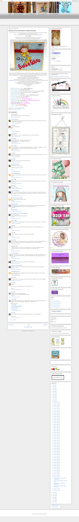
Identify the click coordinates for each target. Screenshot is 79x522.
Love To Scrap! (13, 304)
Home (10, 13)
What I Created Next (14, 173)
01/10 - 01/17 (56, 488)
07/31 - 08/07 (56, 433)
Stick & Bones (11, 80)
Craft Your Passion (14, 89)
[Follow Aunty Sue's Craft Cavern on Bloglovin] (56, 311)
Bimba (12, 277)
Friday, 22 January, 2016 (15, 230)
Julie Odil (13, 133)
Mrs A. (12, 239)
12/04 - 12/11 (56, 405)
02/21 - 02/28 (56, 468)
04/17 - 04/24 (56, 456)
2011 (54, 498)
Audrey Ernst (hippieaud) (15, 265)
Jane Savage (13, 119)
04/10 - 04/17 (56, 457)
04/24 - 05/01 (56, 454)
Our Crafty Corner (14, 94)
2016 (54, 400)
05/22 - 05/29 (56, 448)
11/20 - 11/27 (56, 408)
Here (68, 333)
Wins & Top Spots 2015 (18, 13)
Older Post (45, 324)
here (66, 327)
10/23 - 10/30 (56, 414)
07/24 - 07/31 (56, 435)
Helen (12, 232)
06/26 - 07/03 (56, 440)
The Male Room (14, 100)
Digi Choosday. (39, 34)
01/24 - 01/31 (56, 475)
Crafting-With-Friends (13, 104)
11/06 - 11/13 (56, 411)
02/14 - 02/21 (56, 470)
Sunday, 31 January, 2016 (15, 317)
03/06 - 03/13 (56, 465)
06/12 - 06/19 (56, 443)
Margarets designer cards (15, 197)
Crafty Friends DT (14, 309)
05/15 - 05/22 (56, 449)
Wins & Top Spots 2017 (54, 13)
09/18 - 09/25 (56, 422)
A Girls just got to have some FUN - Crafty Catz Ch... (59, 479)
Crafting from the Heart (15, 88)
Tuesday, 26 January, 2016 (15, 269)
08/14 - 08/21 (56, 430)
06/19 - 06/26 (56, 441)
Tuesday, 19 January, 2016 (15, 123)
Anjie (12, 125)
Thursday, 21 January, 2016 (16, 218)
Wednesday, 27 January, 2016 (16, 280)
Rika (12, 185)
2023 (54, 389)
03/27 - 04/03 (56, 460)
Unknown (13, 145)
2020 (54, 394)
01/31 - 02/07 (56, 473)
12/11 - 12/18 (56, 403)
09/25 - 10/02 (56, 421)
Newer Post (11, 324)
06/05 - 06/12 (56, 445)
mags (12, 225)
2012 (54, 497)
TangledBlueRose (14, 271)
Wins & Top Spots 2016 (42, 13)
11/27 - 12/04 (56, 406)
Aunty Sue (54, 319)
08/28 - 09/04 (56, 427)
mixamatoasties (14, 164)
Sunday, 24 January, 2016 (15, 258)
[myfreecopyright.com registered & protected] (59, 76)
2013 (54, 495)
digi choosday (13, 109)
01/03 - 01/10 (56, 490)
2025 (54, 386)
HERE (39, 73)
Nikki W (12, 179)
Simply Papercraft (13, 105)
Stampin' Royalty (14, 101)
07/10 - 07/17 (56, 437)
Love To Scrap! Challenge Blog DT (17, 305)
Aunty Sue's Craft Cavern (21, 4)
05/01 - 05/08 (56, 452)
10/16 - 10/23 (56, 416)
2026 (54, 384)
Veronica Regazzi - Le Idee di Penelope (18, 213)
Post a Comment (13, 319)
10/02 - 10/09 (56, 419)
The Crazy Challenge (14, 96)
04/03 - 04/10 (56, 459)
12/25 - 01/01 (56, 402)
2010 (54, 500)
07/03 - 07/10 (56, 438)
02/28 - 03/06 (56, 467)
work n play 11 (18, 109)
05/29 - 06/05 (56, 446)
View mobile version (28, 327)
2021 (54, 392)
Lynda (12, 260)
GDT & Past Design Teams (30, 13)
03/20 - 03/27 (56, 462)
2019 (54, 396)
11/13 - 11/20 (56, 410)
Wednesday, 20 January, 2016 (16, 183)
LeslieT (12, 299)
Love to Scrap (13, 92)
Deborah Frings (14, 190)
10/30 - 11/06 (56, 413)
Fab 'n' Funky (13, 97)
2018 (54, 397)
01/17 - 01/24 (56, 476)
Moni (12, 159)
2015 (54, 492)
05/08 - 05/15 (56, 451)
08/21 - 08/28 (56, 429)
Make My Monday (14, 93)
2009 (54, 501)
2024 (54, 388)
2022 (54, 391)
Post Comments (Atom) (31, 330)
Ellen (12, 312)
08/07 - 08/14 (56, 432)
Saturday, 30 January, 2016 (15, 310)
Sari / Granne (13, 253)
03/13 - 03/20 (56, 464)
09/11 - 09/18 (56, 424)
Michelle (12, 138)
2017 (54, 399)
